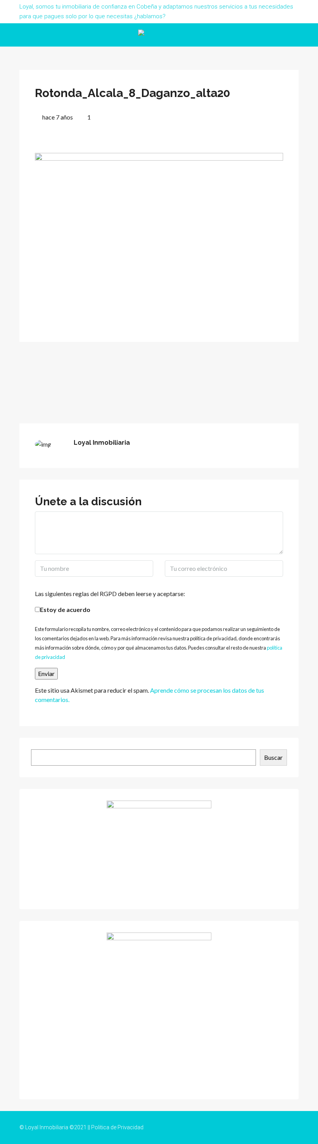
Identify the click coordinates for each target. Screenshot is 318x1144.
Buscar (273, 757)
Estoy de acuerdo (65, 609)
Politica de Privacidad (117, 1127)
